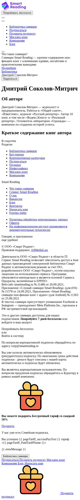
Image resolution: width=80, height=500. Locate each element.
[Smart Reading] (14, 9)
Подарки (15, 165)
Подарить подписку (22, 33)
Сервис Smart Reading (23, 192)
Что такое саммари (21, 188)
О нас (13, 195)
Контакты (15, 206)
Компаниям (17, 40)
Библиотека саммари (23, 26)
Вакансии (15, 199)
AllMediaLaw (39, 250)
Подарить (8, 426)
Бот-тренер (16, 154)
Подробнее (9, 68)
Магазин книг (18, 37)
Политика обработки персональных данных (38, 219)
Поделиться (10, 78)
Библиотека (9, 71)
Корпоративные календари (27, 158)
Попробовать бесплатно (17, 12)
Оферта (14, 223)
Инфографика (18, 168)
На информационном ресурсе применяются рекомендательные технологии (38, 228)
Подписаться (17, 30)
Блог (12, 44)
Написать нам (18, 209)
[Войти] (3, 17)
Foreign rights (17, 213)
